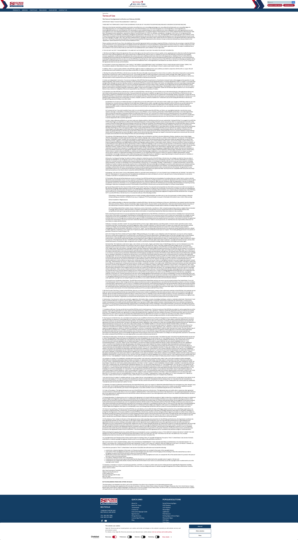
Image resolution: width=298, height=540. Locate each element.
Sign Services (135, 514)
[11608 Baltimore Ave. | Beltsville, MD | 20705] (142, 2)
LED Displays (167, 507)
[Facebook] (101, 520)
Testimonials (135, 507)
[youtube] (105, 520)
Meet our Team (136, 505)
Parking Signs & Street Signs (171, 516)
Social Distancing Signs (169, 503)
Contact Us (63, 10)
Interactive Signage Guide (139, 511)
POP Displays (167, 505)
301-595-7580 (138, 4)
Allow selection (200, 531)
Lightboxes (166, 511)
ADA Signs (166, 520)
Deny (200, 535)
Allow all (200, 526)
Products (16, 10)
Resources (43, 10)
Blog (133, 520)
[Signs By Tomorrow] (17, 6)
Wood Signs (166, 509)
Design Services (136, 516)
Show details (165, 537)
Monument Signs (168, 518)
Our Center (53, 10)
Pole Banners (167, 514)
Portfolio (33, 10)
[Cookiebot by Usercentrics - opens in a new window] (95, 537)
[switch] (129, 537)
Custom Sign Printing (138, 518)
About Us (134, 503)
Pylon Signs (166, 522)
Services (25, 10)
